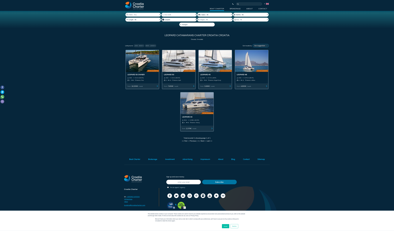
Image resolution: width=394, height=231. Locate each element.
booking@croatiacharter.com (134, 205)
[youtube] (209, 195)
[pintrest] (196, 195)
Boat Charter (217, 9)
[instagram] (189, 195)
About (249, 9)
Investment (170, 159)
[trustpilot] (216, 195)
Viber (126, 202)
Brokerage (235, 9)
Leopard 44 (187, 117)
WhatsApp (128, 199)
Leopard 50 (169, 75)
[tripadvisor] (223, 195)
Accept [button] (225, 226)
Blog (233, 159)
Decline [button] (234, 226)
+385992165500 (133, 197)
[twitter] (176, 195)
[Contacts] (232, 4)
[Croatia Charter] (134, 5)
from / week (135, 86)
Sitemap (261, 159)
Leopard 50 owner (136, 75)
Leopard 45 (205, 75)
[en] (266, 4)
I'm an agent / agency (177, 187)
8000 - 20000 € (150, 46)
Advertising (187, 159)
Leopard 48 (242, 75)
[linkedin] (183, 195)
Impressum (205, 159)
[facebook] (169, 195)
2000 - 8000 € (139, 46)
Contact (262, 9)
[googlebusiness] (203, 195)
